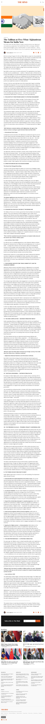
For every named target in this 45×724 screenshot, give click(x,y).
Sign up (2, 713)
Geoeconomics (34, 672)
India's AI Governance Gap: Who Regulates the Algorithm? (21, 694)
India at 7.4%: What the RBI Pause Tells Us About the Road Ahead (7, 677)
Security (2, 689)
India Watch (3, 672)
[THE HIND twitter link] (4, 719)
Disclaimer (40, 713)
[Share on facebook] (34, 52)
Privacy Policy (25, 713)
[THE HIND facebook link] (2, 719)
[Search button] (41, 2)
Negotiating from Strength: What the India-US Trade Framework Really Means (7, 680)
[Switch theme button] (43, 2)
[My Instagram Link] (6, 719)
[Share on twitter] (36, 52)
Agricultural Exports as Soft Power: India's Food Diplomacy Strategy (37, 680)
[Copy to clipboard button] (40, 52)
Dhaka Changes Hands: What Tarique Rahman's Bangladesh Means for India (22, 674)
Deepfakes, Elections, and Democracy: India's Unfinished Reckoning (21, 697)
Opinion (17, 689)
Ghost (16, 711)
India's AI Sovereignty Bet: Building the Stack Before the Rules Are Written (7, 685)
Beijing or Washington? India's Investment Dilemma (36, 674)
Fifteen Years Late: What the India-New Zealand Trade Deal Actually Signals (37, 677)
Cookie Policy (35, 713)
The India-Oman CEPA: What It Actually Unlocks (36, 685)
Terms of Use (30, 713)
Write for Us (6, 713)
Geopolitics (6, 37)
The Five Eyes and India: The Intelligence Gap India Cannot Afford (7, 699)
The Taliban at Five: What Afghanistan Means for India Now (21, 677)
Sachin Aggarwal (10, 52)
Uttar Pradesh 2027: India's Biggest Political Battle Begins (7, 674)
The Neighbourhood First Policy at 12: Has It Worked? (22, 692)
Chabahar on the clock (5, 691)
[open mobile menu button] (1, 2)
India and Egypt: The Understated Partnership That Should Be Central (22, 685)
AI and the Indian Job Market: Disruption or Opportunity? (21, 700)
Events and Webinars (12, 713)
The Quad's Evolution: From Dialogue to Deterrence (7, 694)
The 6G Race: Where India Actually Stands (7, 683)
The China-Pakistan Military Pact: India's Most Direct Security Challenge (7, 696)
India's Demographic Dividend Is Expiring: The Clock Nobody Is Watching (21, 703)
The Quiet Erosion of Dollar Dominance (35, 683)
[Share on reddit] (38, 52)
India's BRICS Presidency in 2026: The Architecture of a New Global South (22, 682)
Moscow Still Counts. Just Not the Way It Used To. (22, 679)
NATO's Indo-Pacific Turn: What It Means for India (7, 702)
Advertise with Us (19, 713)
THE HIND (20, 711)
